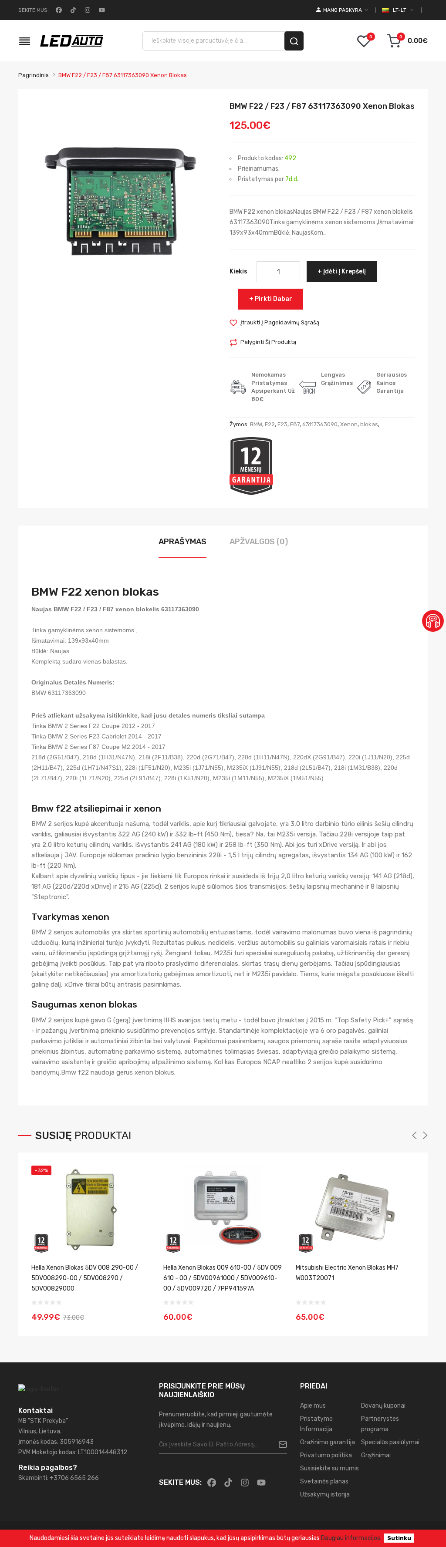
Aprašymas (182, 541)
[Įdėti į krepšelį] (141, 1311)
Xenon (349, 424)
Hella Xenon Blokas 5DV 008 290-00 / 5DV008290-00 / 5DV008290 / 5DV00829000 (84, 1278)
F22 (270, 424)
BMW (256, 424)
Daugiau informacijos (350, 1538)
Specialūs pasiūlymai (390, 1442)
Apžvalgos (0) (259, 541)
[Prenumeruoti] (279, 1445)
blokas (369, 424)
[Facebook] (57, 10)
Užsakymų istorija (325, 1494)
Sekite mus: (33, 10)
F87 (295, 424)
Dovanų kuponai (383, 1405)
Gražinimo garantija (327, 1442)
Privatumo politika (326, 1455)
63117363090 (320, 424)
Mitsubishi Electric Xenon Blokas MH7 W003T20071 (347, 1273)
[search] (294, 41)
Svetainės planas (324, 1481)
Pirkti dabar (273, 299)
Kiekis (238, 271)
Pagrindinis (33, 75)
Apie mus (313, 1405)
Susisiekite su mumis (329, 1468)
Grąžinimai (376, 1455)
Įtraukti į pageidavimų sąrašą (279, 322)
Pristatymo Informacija (316, 1424)
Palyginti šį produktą (268, 342)
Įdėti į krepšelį (344, 271)
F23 (282, 424)
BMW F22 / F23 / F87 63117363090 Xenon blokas (122, 75)
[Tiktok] (72, 10)
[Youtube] (101, 10)
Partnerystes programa (380, 1424)
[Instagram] (86, 10)
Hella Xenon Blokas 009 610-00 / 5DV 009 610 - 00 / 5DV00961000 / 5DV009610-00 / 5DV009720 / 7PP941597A (222, 1278)
